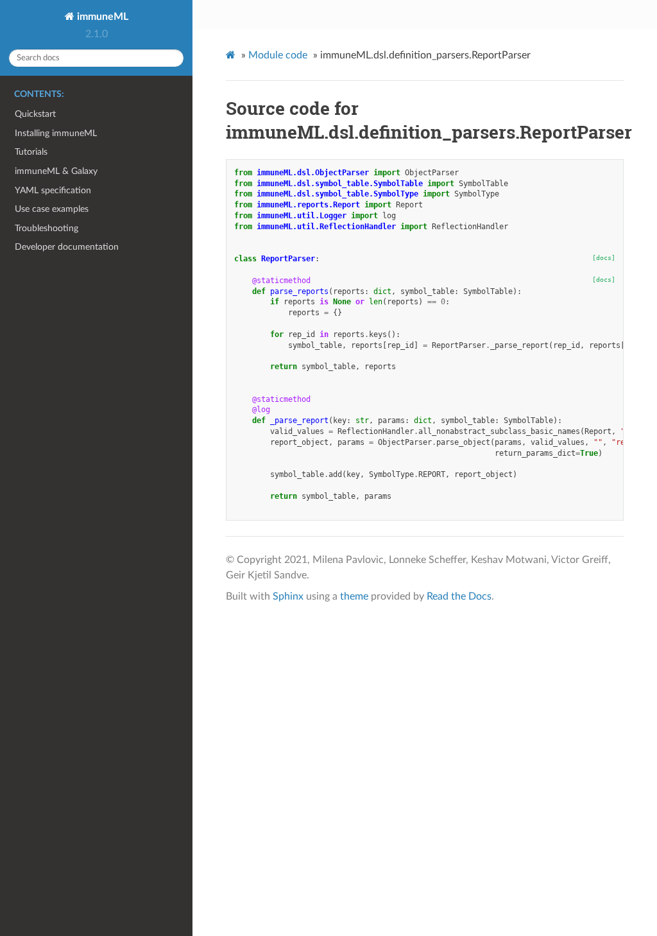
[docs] (603, 257)
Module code (277, 55)
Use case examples (52, 209)
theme (354, 596)
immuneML (101, 17)
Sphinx (288, 596)
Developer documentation (67, 247)
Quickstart (35, 114)
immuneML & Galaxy (56, 171)
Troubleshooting (46, 228)
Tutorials (31, 152)
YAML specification (53, 190)
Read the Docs (459, 596)
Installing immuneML (56, 133)
